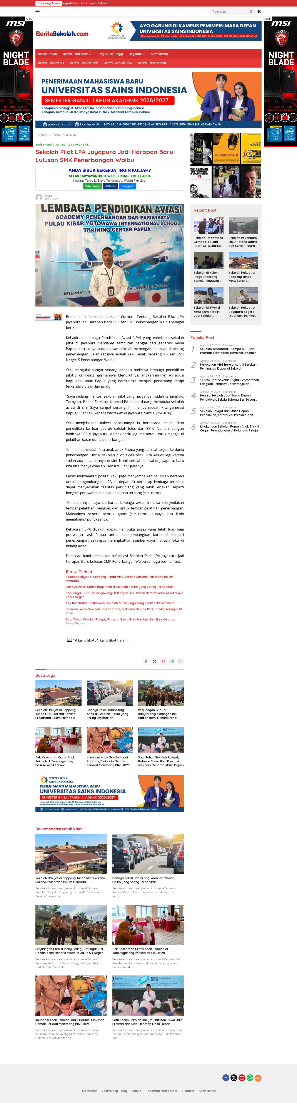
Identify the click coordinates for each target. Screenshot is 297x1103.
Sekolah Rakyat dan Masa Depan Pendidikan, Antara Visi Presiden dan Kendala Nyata (226, 413)
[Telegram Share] (172, 661)
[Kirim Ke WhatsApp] (180, 661)
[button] (250, 11)
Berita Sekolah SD (51, 63)
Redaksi (188, 1091)
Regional (135, 54)
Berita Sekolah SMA (118, 63)
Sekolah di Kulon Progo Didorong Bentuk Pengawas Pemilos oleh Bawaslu (207, 277)
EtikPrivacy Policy (114, 1091)
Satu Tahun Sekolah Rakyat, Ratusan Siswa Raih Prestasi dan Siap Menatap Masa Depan (120, 621)
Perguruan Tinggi (110, 54)
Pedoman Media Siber (162, 1091)
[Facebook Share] (146, 661)
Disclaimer (89, 1091)
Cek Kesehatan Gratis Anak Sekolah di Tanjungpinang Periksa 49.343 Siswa (120, 603)
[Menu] (38, 11)
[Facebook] (225, 1078)
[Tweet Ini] (154, 661)
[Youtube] (242, 1078)
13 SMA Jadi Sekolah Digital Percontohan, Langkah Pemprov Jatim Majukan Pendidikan (230, 382)
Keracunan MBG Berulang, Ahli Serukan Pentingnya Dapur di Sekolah (228, 366)
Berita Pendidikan (75, 54)
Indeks (136, 1091)
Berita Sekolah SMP (84, 63)
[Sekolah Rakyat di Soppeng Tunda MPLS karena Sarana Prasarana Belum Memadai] (58, 693)
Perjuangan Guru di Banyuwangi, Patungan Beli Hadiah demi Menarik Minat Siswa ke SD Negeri (124, 595)
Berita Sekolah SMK (152, 63)
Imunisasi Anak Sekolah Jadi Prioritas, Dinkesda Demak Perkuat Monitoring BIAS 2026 (124, 611)
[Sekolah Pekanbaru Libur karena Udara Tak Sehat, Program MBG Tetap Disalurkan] (243, 225)
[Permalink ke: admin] (38, 197)
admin (48, 196)
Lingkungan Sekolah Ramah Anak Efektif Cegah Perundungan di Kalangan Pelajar (229, 429)
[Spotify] (250, 1078)
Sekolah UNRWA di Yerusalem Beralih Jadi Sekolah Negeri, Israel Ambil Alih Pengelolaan (208, 312)
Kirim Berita (159, 54)
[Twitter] (233, 1078)
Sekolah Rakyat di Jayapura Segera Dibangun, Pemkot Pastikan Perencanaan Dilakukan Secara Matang (242, 312)
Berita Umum (47, 54)
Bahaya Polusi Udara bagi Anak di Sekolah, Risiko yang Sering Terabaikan (120, 587)
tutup (29, 18)
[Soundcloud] (258, 1078)
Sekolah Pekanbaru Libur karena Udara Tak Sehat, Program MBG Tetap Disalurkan (243, 242)
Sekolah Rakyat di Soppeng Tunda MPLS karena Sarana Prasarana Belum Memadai (119, 579)
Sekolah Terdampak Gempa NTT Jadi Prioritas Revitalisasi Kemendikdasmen (208, 242)
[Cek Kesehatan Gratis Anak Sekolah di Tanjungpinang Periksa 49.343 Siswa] (58, 740)
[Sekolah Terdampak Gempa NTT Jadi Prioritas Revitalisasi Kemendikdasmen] (208, 225)
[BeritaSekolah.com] (62, 32)
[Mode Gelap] (259, 11)
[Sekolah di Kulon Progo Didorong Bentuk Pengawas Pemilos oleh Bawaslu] (208, 260)
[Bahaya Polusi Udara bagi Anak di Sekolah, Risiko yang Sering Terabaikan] (110, 693)
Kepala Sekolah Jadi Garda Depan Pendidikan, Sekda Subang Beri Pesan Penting (227, 397)
